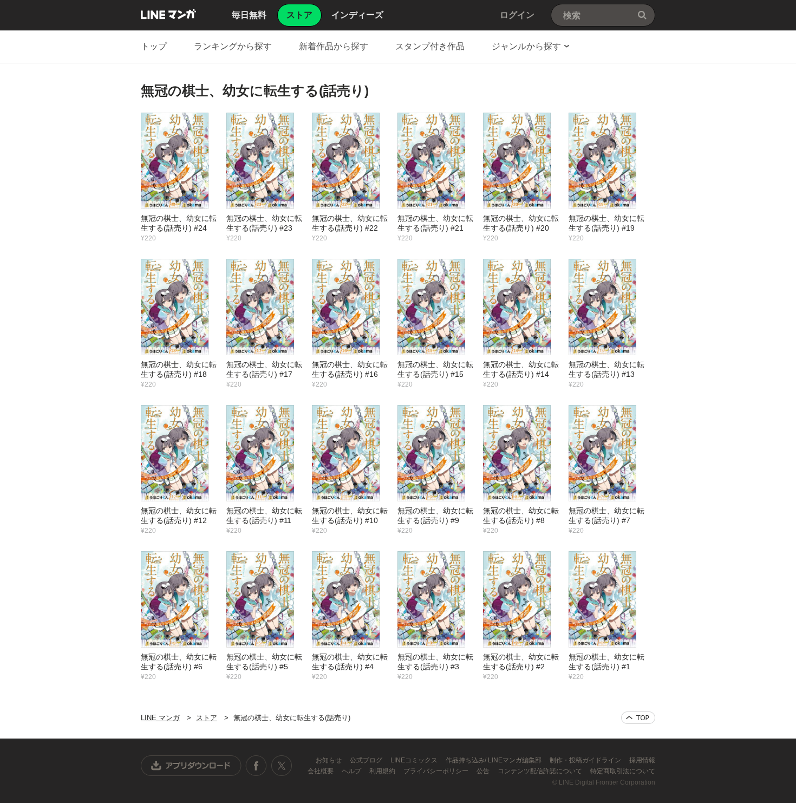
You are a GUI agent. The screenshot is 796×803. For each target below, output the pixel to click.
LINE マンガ (168, 14)
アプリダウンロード (191, 765)
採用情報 (642, 760)
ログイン (517, 14)
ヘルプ (352, 771)
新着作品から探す (333, 46)
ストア (206, 718)
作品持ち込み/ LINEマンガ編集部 (494, 760)
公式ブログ (367, 760)
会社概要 (321, 771)
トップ (154, 46)
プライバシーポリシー (436, 771)
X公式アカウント (281, 765)
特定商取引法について (622, 771)
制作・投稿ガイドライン (586, 760)
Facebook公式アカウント (256, 765)
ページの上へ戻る (638, 717)
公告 (484, 771)
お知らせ (329, 760)
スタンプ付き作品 (430, 46)
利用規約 (383, 771)
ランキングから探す (233, 46)
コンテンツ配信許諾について (541, 771)
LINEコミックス (414, 760)
